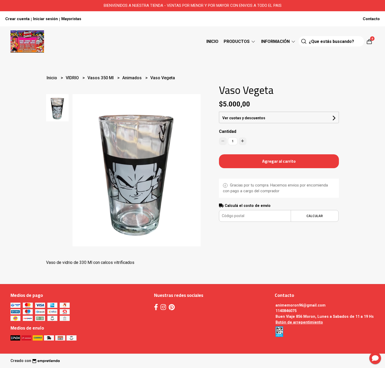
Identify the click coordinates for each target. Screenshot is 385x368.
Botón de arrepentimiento (299, 322)
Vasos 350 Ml (101, 77)
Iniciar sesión (45, 18)
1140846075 (286, 311)
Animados (132, 77)
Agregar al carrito (279, 161)
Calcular (314, 216)
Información (276, 41)
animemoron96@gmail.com (301, 305)
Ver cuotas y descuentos (243, 118)
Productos (237, 41)
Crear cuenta (17, 18)
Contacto (371, 18)
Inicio (212, 41)
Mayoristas (71, 18)
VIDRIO (73, 77)
